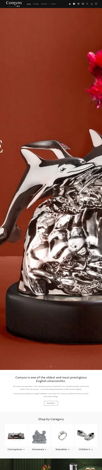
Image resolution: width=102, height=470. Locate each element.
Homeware (38, 449)
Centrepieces (15, 449)
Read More (51, 403)
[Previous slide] (46, 366)
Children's (84, 449)
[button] (45, 4)
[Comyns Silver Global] (70, 4)
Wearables (61, 449)
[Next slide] (55, 366)
